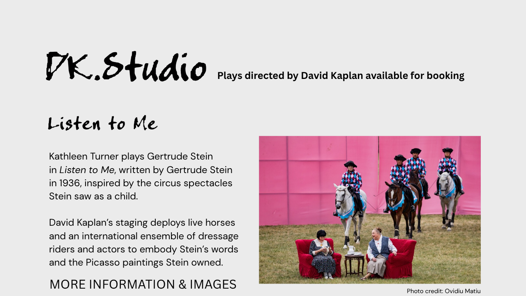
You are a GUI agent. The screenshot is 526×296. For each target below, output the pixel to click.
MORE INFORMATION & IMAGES (143, 283)
